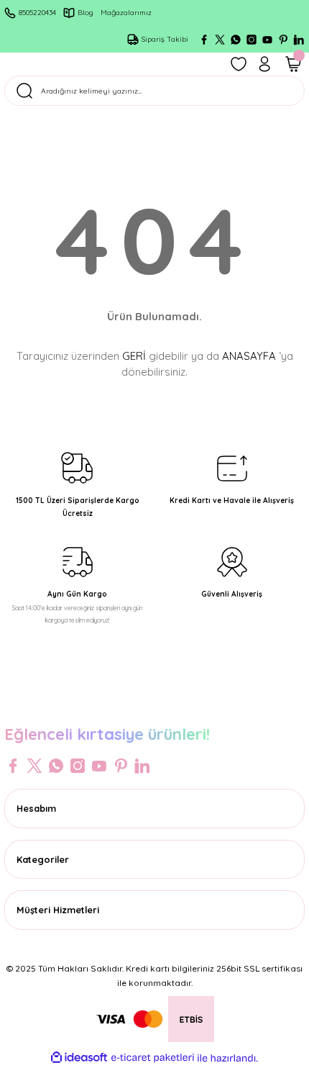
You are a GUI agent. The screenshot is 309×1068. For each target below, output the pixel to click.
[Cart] (293, 64)
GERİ (134, 356)
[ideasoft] (79, 1057)
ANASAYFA (249, 356)
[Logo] (154, 703)
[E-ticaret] (153, 1057)
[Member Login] (264, 64)
